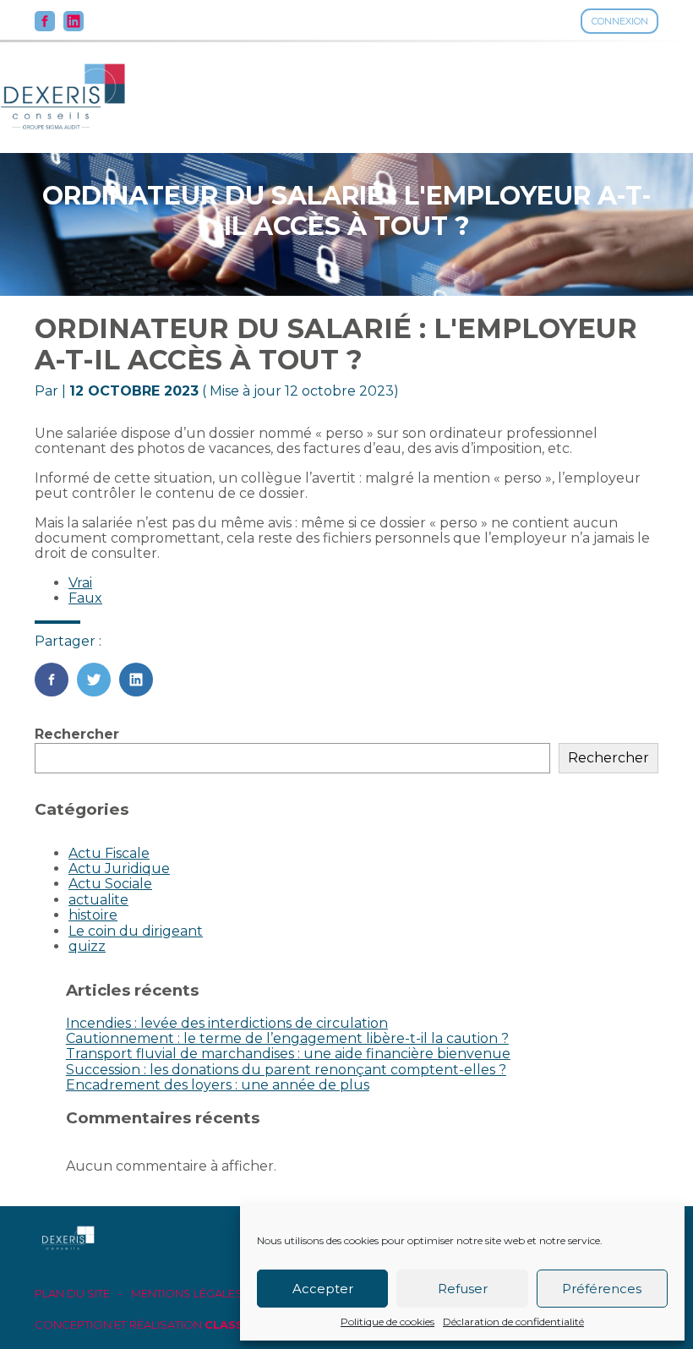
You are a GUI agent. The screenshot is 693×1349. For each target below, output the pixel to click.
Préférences (601, 1289)
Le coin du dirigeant (135, 931)
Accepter (322, 1289)
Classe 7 (233, 1324)
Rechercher (77, 734)
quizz (87, 946)
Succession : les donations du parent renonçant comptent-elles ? (286, 1070)
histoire (92, 915)
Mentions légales (187, 1293)
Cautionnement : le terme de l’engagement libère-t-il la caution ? (287, 1038)
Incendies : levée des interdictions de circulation (227, 1023)
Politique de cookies (387, 1322)
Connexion (620, 21)
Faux (85, 598)
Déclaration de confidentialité (513, 1322)
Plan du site (72, 1293)
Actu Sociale (110, 884)
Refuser (463, 1289)
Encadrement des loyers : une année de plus (217, 1085)
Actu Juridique (119, 868)
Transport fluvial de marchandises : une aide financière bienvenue (288, 1054)
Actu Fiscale (109, 853)
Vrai (80, 583)
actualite (98, 900)
